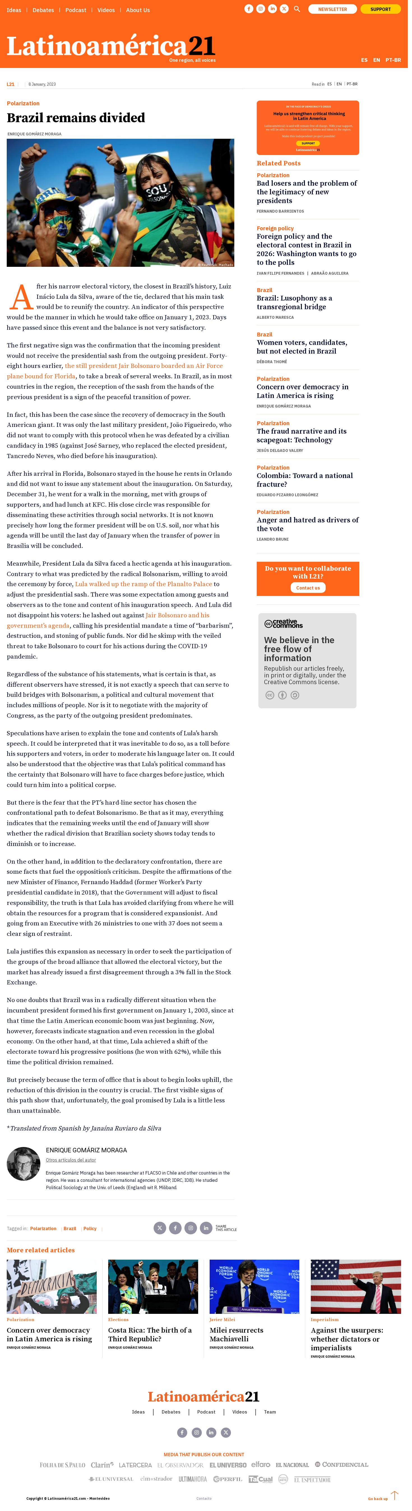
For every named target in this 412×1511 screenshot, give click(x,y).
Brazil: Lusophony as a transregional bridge (294, 303)
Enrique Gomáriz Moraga (34, 134)
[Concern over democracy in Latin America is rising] (52, 1287)
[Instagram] (260, 8)
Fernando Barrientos (280, 211)
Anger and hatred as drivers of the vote (307, 525)
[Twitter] (160, 1228)
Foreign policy (275, 228)
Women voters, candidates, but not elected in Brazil (302, 347)
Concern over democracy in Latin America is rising (303, 391)
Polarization (23, 103)
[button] (297, 9)
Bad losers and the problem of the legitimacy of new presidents (307, 192)
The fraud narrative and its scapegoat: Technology (302, 436)
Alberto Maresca (275, 317)
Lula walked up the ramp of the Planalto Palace (143, 584)
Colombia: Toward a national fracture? (305, 480)
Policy (90, 1228)
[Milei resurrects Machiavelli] (255, 1287)
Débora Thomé (272, 361)
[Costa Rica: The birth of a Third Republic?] (153, 1287)
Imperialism (325, 1320)
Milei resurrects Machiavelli (236, 1335)
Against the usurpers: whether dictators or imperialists (347, 1339)
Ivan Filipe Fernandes (280, 273)
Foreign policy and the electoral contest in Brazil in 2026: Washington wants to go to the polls (307, 250)
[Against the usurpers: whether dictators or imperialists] (356, 1287)
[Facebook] (248, 8)
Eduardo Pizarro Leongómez (287, 494)
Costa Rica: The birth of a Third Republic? (150, 1335)
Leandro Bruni (273, 539)
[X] (284, 8)
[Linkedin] (272, 8)
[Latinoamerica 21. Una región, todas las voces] (204, 1396)
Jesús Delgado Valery (280, 450)
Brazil (264, 290)
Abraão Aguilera (330, 273)
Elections (118, 1320)
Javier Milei (222, 1320)
